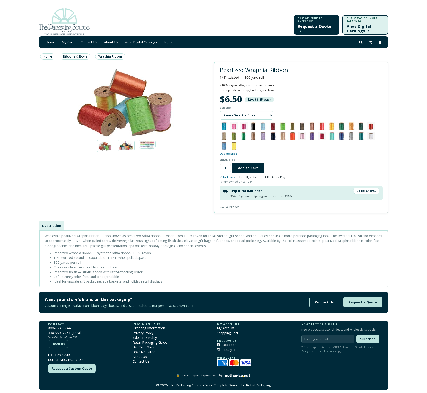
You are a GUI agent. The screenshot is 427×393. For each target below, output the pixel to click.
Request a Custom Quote (72, 368)
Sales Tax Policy (145, 337)
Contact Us (89, 42)
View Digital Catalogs (141, 42)
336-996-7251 (59, 332)
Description (51, 225)
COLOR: (225, 108)
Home (50, 42)
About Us (111, 42)
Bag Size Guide (144, 347)
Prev (102, 146)
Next (149, 146)
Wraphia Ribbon (110, 56)
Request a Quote (363, 302)
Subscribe (367, 339)
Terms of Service (324, 351)
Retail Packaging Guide (150, 342)
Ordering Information (149, 328)
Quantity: (228, 160)
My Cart (68, 42)
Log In (168, 42)
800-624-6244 (183, 305)
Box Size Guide (144, 351)
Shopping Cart (227, 333)
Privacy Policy (143, 333)
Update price (228, 154)
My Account (225, 328)
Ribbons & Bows (75, 56)
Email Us (58, 344)
